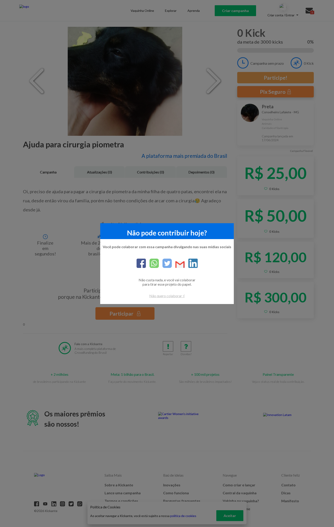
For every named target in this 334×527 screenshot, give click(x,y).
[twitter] (165, 264)
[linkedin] (191, 264)
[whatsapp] (152, 264)
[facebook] (141, 264)
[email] (178, 265)
